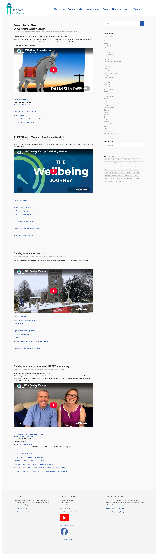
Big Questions (108, 50)
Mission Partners (109, 87)
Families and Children (30, 31)
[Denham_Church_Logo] (14, 9)
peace (106, 178)
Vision (106, 128)
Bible (105, 48)
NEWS (106, 91)
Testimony (107, 122)
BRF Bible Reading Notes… (22, 334)
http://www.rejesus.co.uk (21, 512)
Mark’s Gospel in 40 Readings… (24, 235)
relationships (119, 178)
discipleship (134, 163)
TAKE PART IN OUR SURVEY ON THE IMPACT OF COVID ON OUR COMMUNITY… (41, 468)
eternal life (107, 166)
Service (52, 31)
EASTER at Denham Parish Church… (26, 112)
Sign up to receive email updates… (25, 122)
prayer (112, 178)
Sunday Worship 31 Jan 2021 (30, 253)
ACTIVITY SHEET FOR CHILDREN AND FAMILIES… (31, 457)
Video (106, 126)
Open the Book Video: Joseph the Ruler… (27, 320)
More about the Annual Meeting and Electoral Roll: (29, 119)
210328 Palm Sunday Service (30, 28)
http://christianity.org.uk (21, 508)
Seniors (106, 110)
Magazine (107, 85)
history (120, 169)
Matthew (114, 175)
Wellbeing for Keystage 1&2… (23, 211)
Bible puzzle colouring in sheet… (24, 214)
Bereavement (108, 45)
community (108, 163)
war (106, 181)
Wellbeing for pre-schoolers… (23, 207)
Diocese (106, 59)
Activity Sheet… (19, 324)
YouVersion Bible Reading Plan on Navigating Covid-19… (31, 341)
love (134, 172)
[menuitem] (59, 9)
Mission (120, 175)
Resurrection (137, 178)
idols (137, 169)
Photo (106, 98)
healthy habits (113, 169)
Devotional (107, 57)
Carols (124, 160)
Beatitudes (113, 160)
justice (128, 172)
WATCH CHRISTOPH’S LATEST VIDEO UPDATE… (30, 461)
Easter (106, 64)
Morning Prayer (109, 89)
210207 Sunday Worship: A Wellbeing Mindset (39, 136)
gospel (137, 166)
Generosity (130, 166)
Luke (138, 172)
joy (124, 172)
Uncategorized (108, 124)
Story (105, 117)
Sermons (47, 31)
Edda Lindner (108, 66)
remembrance (128, 178)
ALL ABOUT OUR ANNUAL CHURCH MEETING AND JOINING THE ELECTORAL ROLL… (42, 471)
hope (132, 169)
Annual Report (108, 36)
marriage (107, 175)
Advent (107, 160)
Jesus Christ (113, 172)
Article (106, 38)
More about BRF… (20, 115)
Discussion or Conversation (112, 61)
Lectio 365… (18, 338)
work (117, 181)
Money (136, 175)
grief (106, 169)
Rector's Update (109, 108)
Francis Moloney (109, 78)
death (128, 163)
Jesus (106, 172)
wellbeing (111, 181)
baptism (106, 43)
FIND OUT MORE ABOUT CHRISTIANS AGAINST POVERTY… (34, 464)
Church (138, 160)
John (120, 172)
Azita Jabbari (108, 41)
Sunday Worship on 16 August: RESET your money (42, 366)
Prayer (106, 101)
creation (122, 163)
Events (106, 68)
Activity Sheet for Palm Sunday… (24, 105)
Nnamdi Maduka (40, 31)
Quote (106, 105)
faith (119, 166)
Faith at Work (108, 71)
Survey (106, 119)
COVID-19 (115, 163)
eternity (114, 166)
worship (122, 181)
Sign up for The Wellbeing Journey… (25, 221)
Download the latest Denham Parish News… (27, 228)
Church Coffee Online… (21, 99)
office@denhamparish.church (69, 512)
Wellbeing (47, 140)
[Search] (148, 9)
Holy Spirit (126, 169)
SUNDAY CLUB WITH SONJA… (24, 454)
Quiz (105, 103)
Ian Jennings (108, 80)
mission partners (128, 175)
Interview (107, 82)
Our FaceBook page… (67, 539)
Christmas (107, 52)
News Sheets (108, 94)
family (106, 75)
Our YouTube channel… (67, 525)
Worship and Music (60, 31)
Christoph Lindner (72, 31)
